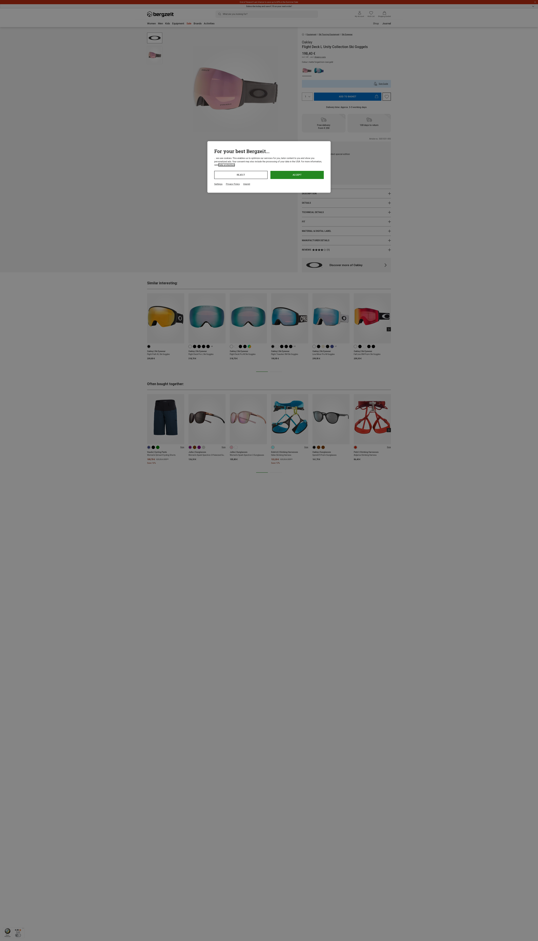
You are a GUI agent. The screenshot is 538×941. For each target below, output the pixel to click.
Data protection (227, 165)
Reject (241, 175)
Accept (297, 175)
